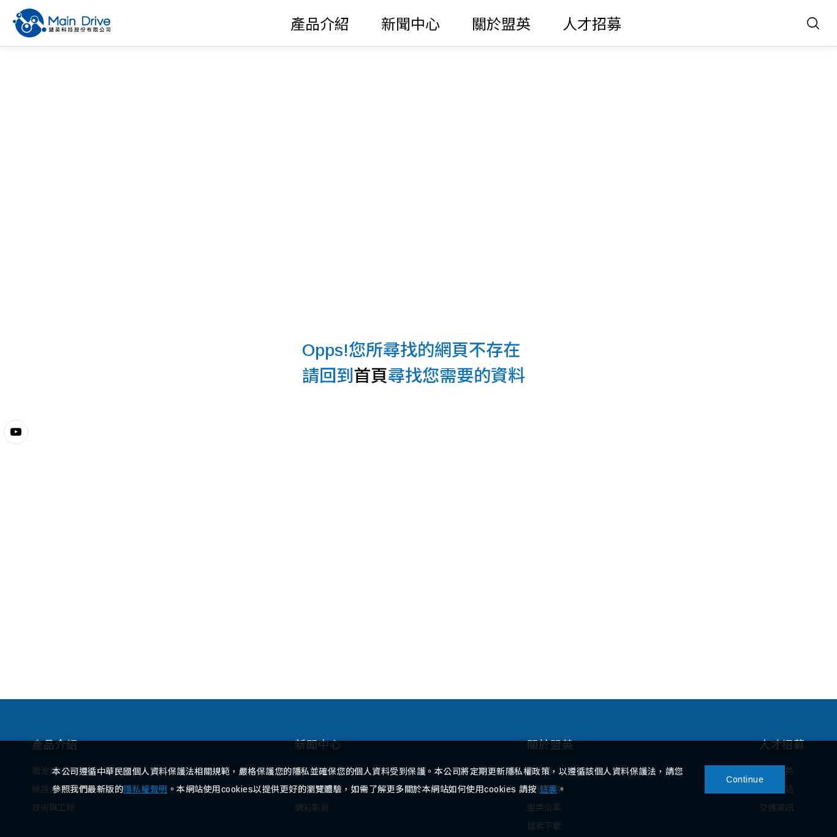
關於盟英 (501, 24)
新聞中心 (410, 24)
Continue (744, 779)
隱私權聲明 (145, 789)
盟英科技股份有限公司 (61, 23)
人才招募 (591, 24)
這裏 (549, 789)
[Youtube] (16, 432)
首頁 (371, 375)
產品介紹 (319, 24)
